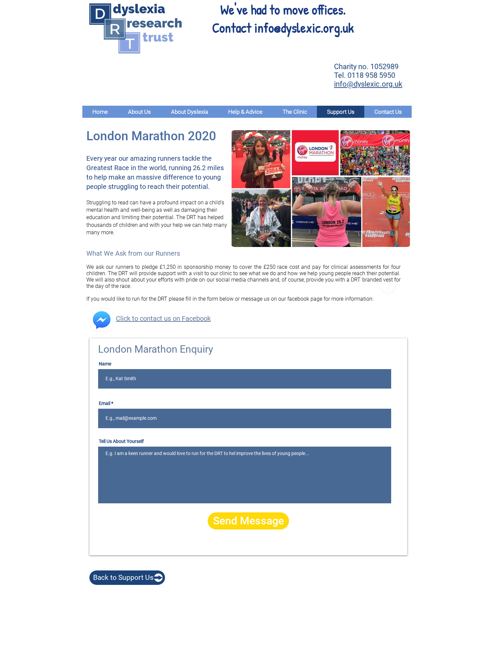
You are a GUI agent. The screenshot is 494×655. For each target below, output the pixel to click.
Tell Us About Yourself (121, 441)
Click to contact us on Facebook (163, 318)
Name (105, 363)
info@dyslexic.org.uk (304, 27)
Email (104, 403)
